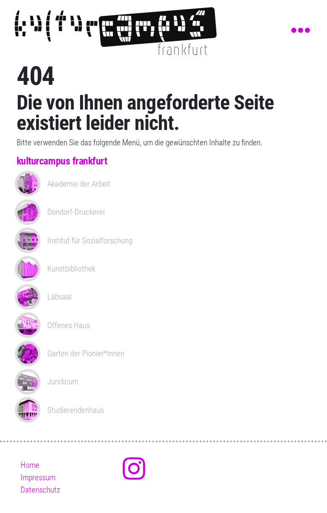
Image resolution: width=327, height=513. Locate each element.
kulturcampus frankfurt (62, 161)
